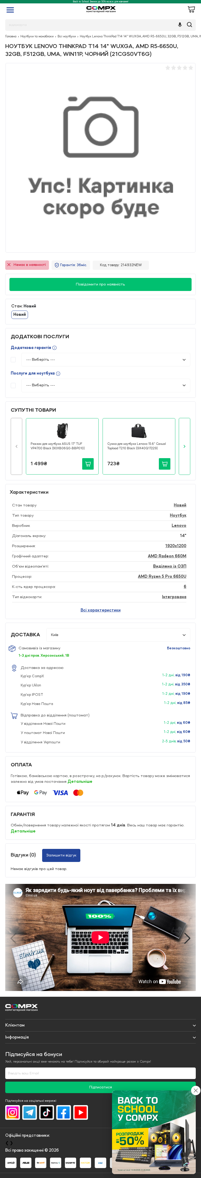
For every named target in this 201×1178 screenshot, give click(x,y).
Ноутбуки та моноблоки (37, 36)
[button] (16, 446)
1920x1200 (175, 546)
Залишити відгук (61, 855)
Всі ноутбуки (67, 36)
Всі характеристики (101, 610)
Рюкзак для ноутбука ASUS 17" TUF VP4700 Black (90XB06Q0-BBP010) (58, 446)
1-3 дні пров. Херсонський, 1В (44, 655)
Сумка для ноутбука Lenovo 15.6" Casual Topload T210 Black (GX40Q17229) (136, 446)
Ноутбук (178, 516)
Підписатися (100, 1087)
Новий (180, 505)
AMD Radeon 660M (167, 556)
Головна (10, 36)
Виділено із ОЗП (169, 566)
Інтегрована (174, 597)
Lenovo (179, 526)
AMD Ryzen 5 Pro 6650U (162, 577)
